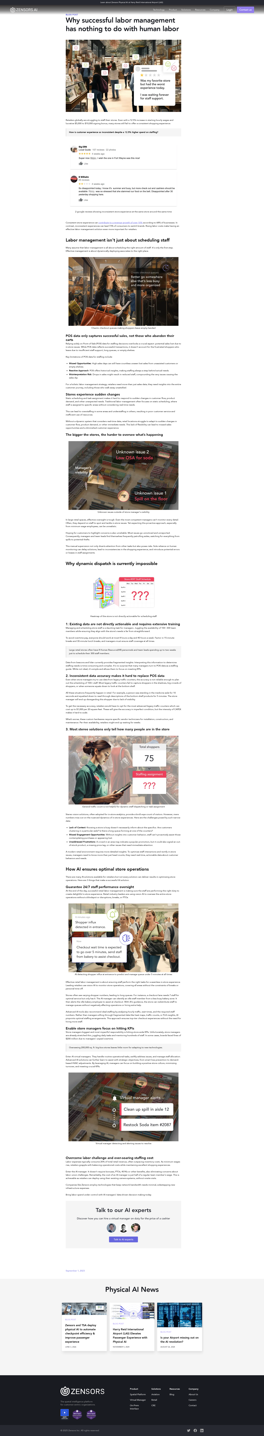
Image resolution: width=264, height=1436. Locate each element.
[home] (23, 10)
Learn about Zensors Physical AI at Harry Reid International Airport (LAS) (132, 2)
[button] (159, 9)
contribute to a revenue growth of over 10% (120, 222)
